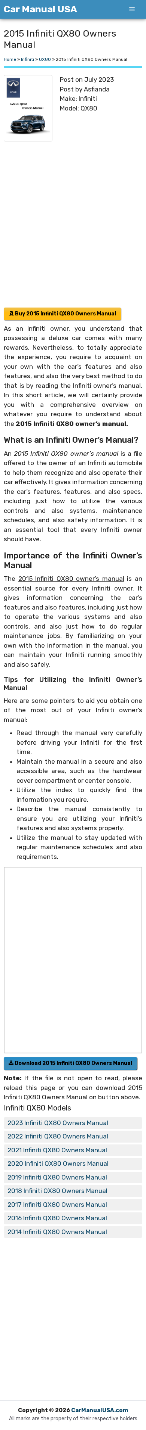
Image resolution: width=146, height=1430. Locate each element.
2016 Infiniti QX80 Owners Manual (57, 1218)
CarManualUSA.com (99, 1410)
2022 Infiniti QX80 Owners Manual (57, 1136)
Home (10, 59)
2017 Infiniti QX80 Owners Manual (57, 1204)
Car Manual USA (40, 9)
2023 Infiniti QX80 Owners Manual (57, 1123)
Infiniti (27, 59)
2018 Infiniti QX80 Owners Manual (57, 1190)
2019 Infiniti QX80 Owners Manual (57, 1177)
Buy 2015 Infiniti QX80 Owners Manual (65, 314)
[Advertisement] (73, 216)
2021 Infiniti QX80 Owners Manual (57, 1150)
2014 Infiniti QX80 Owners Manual (57, 1232)
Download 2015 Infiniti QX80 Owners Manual (72, 1063)
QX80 (45, 59)
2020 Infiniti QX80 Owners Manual (58, 1163)
